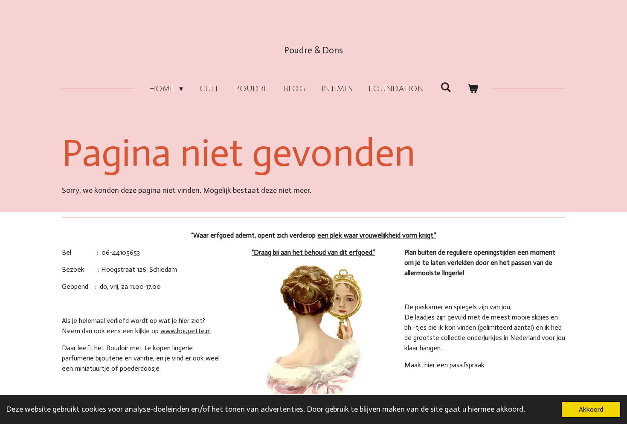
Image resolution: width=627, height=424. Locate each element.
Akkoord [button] (591, 409)
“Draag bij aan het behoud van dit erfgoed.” (313, 252)
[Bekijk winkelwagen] (473, 89)
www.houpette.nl (185, 331)
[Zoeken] (445, 87)
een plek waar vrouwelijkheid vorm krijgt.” (376, 235)
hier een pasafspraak (454, 365)
